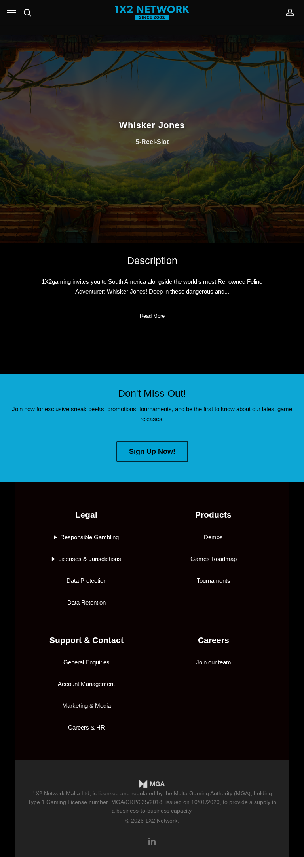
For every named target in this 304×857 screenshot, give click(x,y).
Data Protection (86, 580)
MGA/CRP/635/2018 (136, 802)
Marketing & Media (86, 705)
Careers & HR (86, 727)
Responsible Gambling (89, 537)
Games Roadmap (213, 559)
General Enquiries (86, 662)
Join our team (213, 662)
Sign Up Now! (152, 451)
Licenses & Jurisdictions (89, 559)
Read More (152, 316)
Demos (213, 537)
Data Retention (86, 602)
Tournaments (213, 580)
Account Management (86, 684)
